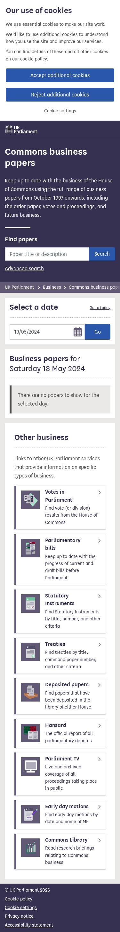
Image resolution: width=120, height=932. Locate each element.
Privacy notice (19, 916)
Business (52, 287)
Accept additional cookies (60, 75)
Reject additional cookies (60, 95)
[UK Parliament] (21, 129)
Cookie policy (18, 899)
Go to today (100, 308)
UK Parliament (19, 287)
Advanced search (24, 268)
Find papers (21, 239)
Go (97, 332)
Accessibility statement (29, 925)
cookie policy (33, 59)
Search (102, 254)
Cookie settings (60, 111)
